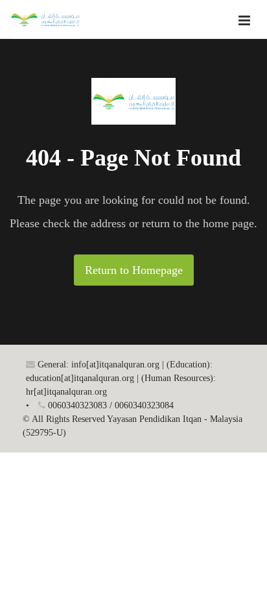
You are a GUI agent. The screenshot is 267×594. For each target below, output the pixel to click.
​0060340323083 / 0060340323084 (109, 405)
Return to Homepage (134, 270)
